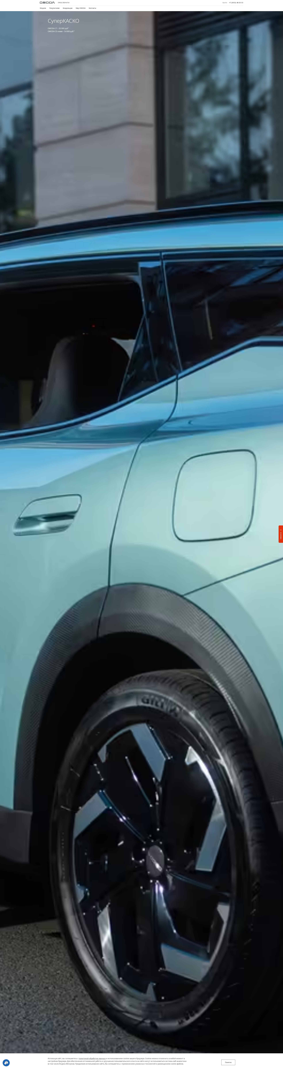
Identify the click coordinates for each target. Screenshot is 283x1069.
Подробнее (272, 534)
